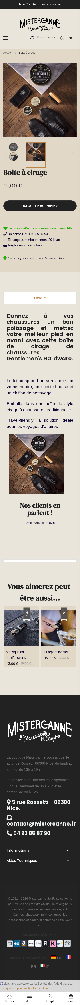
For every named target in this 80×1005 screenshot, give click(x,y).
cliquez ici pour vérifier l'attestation (25, 988)
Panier (71, 1001)
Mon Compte (27, 4)
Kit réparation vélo (56, 652)
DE (59, 958)
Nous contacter (51, 4)
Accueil (7, 52)
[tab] (40, 298)
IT (47, 967)
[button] (13, 155)
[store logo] (40, 24)
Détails (40, 298)
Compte (50, 1001)
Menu (29, 1001)
